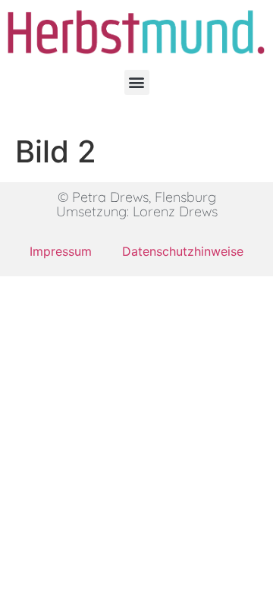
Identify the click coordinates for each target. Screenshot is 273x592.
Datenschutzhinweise (182, 251)
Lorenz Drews (175, 211)
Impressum (61, 251)
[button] (136, 82)
